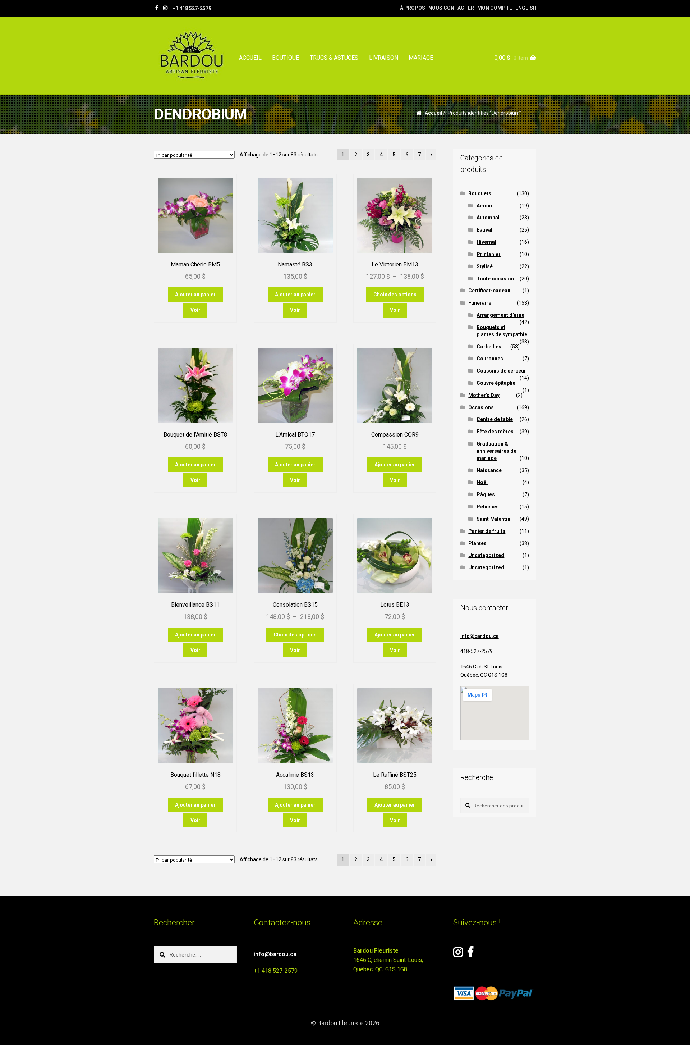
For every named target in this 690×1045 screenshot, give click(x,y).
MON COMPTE (494, 8)
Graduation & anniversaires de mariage (496, 451)
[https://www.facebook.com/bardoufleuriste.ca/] (156, 8)
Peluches (488, 507)
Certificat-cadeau (489, 290)
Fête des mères (495, 431)
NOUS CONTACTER (451, 8)
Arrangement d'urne (500, 315)
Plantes (477, 543)
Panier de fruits (486, 531)
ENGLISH (526, 8)
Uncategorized (486, 555)
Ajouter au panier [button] (195, 294)
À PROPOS (412, 8)
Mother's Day (484, 395)
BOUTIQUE (285, 57)
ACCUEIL (250, 57)
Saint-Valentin (493, 519)
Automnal (488, 217)
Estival (484, 230)
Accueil (433, 113)
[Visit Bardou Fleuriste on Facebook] (470, 954)
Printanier (489, 254)
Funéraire (479, 303)
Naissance (489, 470)
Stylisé (485, 266)
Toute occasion (495, 279)
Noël (482, 482)
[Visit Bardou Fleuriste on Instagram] (458, 954)
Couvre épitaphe (496, 383)
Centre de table (495, 419)
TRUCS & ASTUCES (334, 57)
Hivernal (486, 242)
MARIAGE (421, 57)
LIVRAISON (383, 57)
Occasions (481, 407)
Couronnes (490, 358)
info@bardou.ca (479, 636)
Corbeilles (489, 347)
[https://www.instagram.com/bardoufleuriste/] (165, 8)
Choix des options (395, 294)
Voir (195, 310)
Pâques (486, 494)
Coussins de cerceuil (502, 371)
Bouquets (479, 193)
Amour (485, 206)
